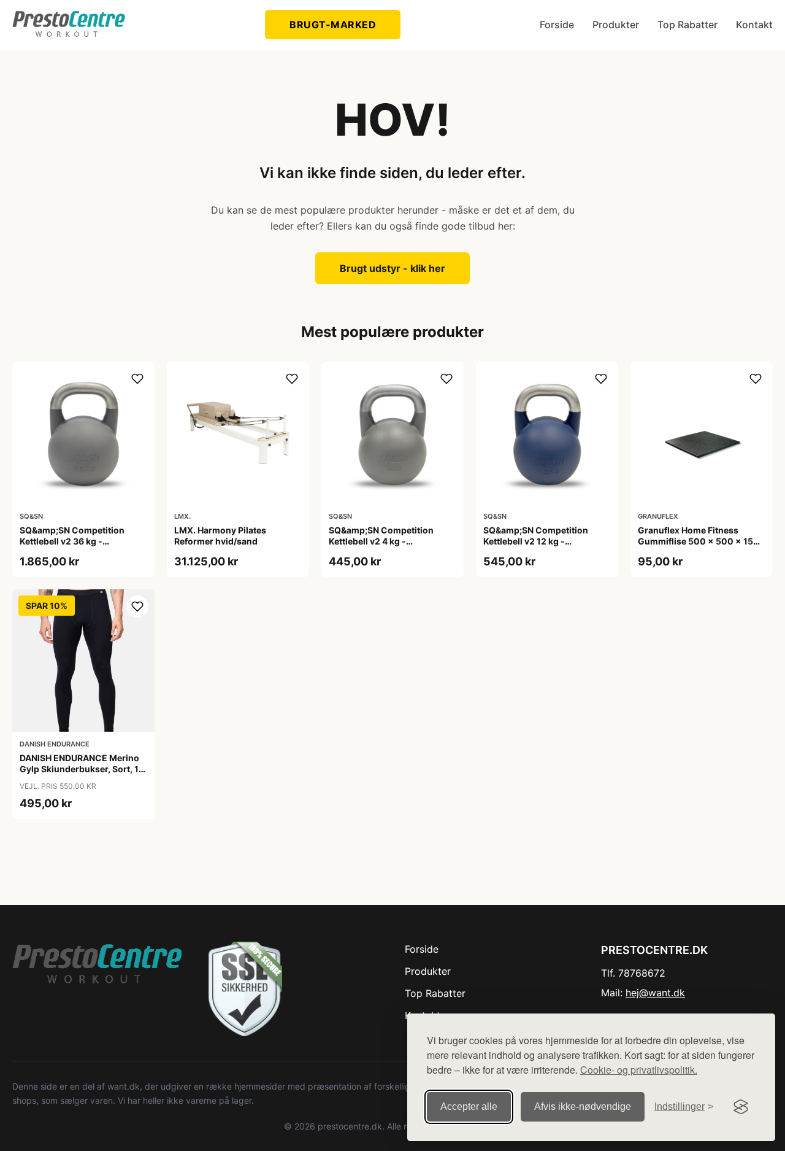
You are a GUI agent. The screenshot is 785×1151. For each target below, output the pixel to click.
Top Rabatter (687, 24)
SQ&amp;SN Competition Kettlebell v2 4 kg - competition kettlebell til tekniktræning (381, 547)
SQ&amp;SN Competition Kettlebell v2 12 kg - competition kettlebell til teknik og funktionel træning (542, 547)
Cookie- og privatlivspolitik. (638, 1070)
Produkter (615, 24)
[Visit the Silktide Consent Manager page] (741, 1107)
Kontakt (754, 24)
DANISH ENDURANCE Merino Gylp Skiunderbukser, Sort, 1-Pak (81, 769)
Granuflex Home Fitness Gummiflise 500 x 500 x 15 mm (695, 541)
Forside (557, 24)
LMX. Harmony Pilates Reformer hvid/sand (220, 535)
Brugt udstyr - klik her (392, 268)
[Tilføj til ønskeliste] (137, 379)
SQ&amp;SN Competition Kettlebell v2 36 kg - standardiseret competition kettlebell (77, 547)
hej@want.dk (655, 992)
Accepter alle (468, 1106)
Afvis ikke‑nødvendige (582, 1106)
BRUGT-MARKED (332, 24)
